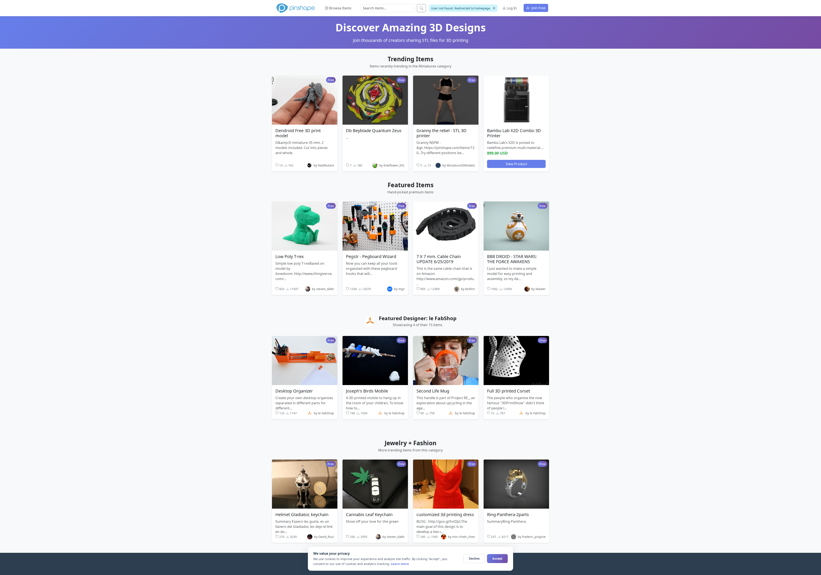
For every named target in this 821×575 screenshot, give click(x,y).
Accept (497, 558)
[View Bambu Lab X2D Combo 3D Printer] (516, 99)
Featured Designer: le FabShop (417, 318)
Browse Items (339, 8)
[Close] (494, 8)
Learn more (400, 564)
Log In (511, 8)
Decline (474, 558)
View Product (516, 163)
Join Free (538, 8)
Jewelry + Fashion (410, 443)
